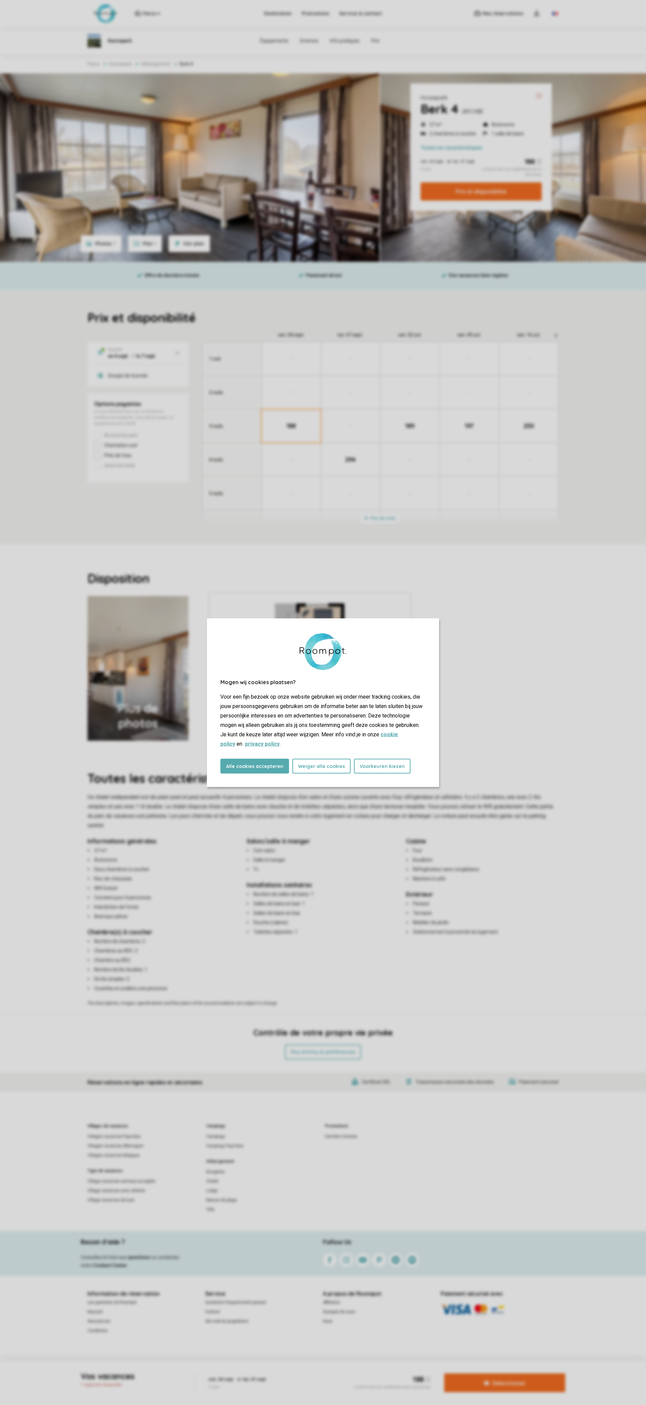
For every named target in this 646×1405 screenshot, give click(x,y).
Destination (278, 13)
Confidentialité (322, 1372)
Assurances (98, 1321)
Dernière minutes (341, 1136)
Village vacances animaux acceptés (121, 1181)
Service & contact (360, 13)
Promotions (315, 13)
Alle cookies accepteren (254, 766)
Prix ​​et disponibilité (481, 191)
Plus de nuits (382, 518)
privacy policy (262, 743)
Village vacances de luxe (110, 1200)
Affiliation (331, 1302)
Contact (212, 1311)
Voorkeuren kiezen (382, 766)
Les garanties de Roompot (112, 1302)
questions (139, 1257)
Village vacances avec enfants (116, 1190)
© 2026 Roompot (403, 1372)
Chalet (212, 1181)
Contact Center (110, 1265)
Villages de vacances (107, 1126)
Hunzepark (434, 97)
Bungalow (215, 1171)
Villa (210, 1209)
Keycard (95, 1311)
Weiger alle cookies (321, 766)
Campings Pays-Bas (225, 1146)
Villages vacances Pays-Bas (114, 1136)
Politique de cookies (361, 1372)
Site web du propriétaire (226, 1321)
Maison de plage (221, 1200)
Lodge (212, 1190)
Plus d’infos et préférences (323, 1052)
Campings (215, 1126)
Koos (327, 1321)
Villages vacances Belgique (113, 1155)
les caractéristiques (451, 147)
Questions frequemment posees (235, 1302)
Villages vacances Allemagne (115, 1146)
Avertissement (288, 1372)
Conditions (97, 1330)
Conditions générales (248, 1372)
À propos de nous (339, 1311)
